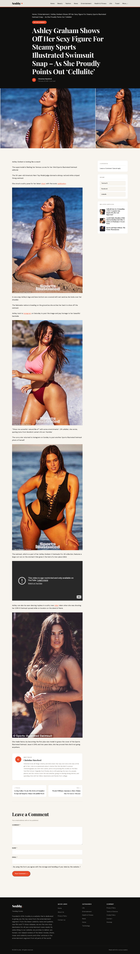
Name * (14, 848)
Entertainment (86, 3)
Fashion (68, 3)
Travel (117, 3)
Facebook (104, 189)
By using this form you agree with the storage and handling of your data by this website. (47, 867)
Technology (86, 926)
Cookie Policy (111, 915)
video (56, 605)
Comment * (16, 825)
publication (62, 184)
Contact (109, 919)
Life (110, 3)
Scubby (16, 3)
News (76, 3)
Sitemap (109, 922)
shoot (43, 184)
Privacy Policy (62, 916)
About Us (61, 912)
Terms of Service (112, 912)
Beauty (60, 3)
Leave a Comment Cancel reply (110, 168)
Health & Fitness (100, 3)
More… (124, 3)
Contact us (61, 920)
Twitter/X (104, 183)
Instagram (27, 313)
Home (52, 3)
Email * (14, 857)
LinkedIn (103, 194)
